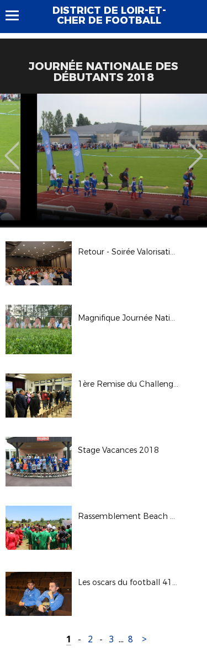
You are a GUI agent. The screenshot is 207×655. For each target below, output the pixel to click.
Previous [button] (12, 148)
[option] (103, 160)
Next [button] (195, 148)
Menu (17, 15)
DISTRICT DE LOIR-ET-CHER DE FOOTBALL (109, 15)
